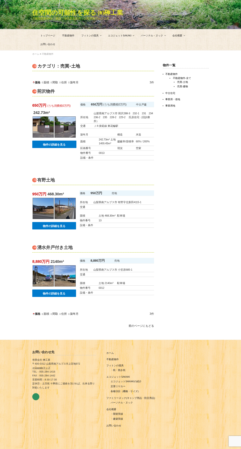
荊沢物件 (46, 91)
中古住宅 (170, 93)
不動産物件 (68, 35)
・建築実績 (117, 418)
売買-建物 (182, 86)
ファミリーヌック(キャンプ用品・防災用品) (130, 398)
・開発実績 (117, 413)
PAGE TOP (232, 432)
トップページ (47, 35)
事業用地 (170, 105)
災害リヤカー (118, 386)
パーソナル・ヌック (152, 35)
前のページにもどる (141, 325)
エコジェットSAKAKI (119, 35)
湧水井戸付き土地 (55, 247)
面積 (46, 82)
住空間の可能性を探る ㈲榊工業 (77, 12)
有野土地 (46, 179)
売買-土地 (182, 82)
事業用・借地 (172, 99)
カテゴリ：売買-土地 (59, 66)
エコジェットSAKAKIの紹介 (126, 381)
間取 (55, 82)
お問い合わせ (47, 44)
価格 (37, 82)
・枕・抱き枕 (118, 370)
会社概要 (177, 35)
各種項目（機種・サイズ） (125, 391)
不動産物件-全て (182, 78)
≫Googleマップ (41, 367)
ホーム (110, 352)
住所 (64, 82)
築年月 (74, 82)
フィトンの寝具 (90, 35)
